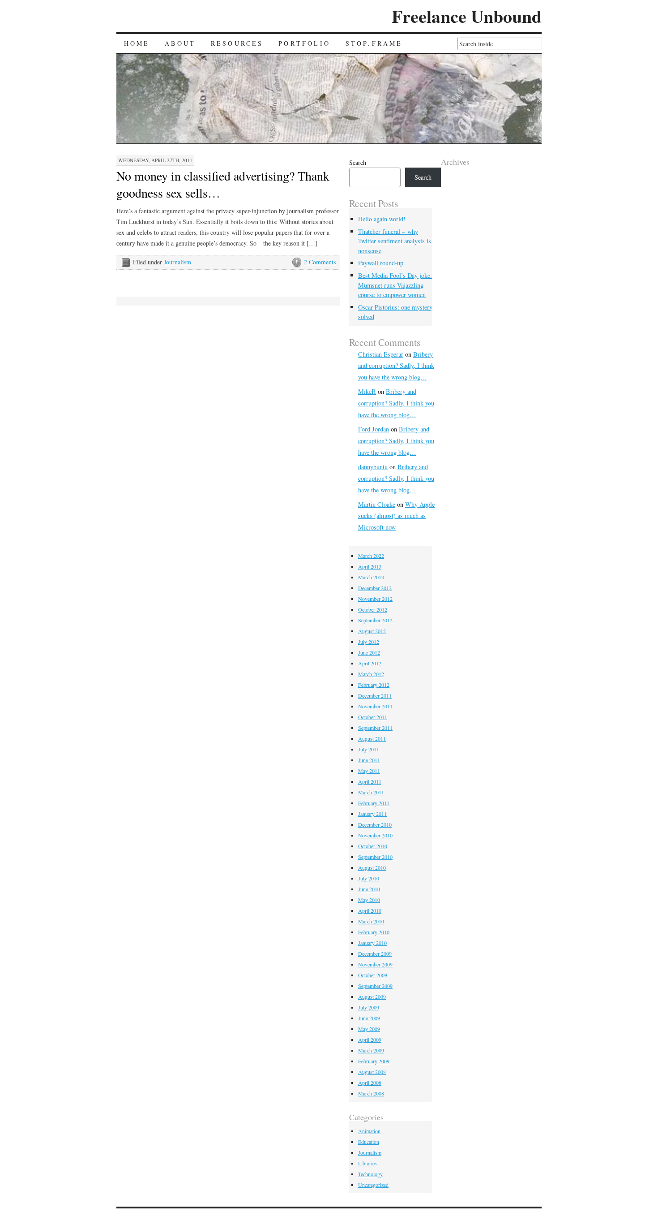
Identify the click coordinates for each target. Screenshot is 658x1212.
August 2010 (372, 867)
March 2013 (371, 577)
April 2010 (369, 910)
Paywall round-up (380, 263)
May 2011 (369, 770)
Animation (369, 1130)
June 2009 (369, 1018)
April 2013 (369, 566)
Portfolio (304, 43)
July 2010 (368, 878)
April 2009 (369, 1039)
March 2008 (371, 1093)
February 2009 (373, 1061)
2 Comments (320, 262)
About (180, 43)
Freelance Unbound (467, 16)
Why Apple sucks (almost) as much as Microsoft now (396, 516)
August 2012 (372, 630)
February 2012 (373, 684)
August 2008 (372, 1071)
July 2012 (368, 641)
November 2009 (375, 964)
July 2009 (368, 1007)
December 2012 (375, 587)
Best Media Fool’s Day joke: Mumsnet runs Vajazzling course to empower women (395, 285)
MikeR (367, 391)
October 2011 (372, 716)
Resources (237, 43)
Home (137, 43)
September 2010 (375, 856)
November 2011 (375, 706)
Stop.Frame (374, 43)
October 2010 (372, 846)
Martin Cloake (376, 504)
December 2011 (375, 695)
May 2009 (369, 1028)
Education (368, 1141)
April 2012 (369, 663)
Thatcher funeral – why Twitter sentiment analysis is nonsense (394, 241)
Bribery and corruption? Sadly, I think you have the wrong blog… (396, 366)
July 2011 (368, 749)
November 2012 (375, 598)
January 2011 (372, 813)
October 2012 (372, 609)
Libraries (367, 1163)
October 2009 (372, 975)
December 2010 (375, 824)
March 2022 (371, 555)
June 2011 (369, 759)
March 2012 (371, 673)
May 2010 (369, 899)
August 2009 (372, 996)
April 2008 (369, 1082)
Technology (370, 1173)
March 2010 (371, 921)
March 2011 (371, 792)
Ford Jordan (373, 429)
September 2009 (375, 985)
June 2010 (369, 889)
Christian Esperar (380, 354)
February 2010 (373, 932)
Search (357, 162)
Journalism (177, 262)
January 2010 (372, 942)
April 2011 (369, 781)
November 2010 (375, 835)
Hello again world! (382, 219)
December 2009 (375, 953)
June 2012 (369, 652)
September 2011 (375, 727)
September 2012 (375, 620)
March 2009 (371, 1050)
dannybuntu (373, 466)
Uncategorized (373, 1184)
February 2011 (373, 803)
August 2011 (372, 738)
